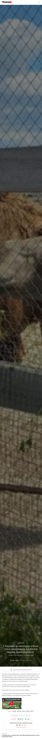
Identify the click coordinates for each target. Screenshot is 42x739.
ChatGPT (21, 719)
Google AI (28, 719)
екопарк (14, 711)
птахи (23, 711)
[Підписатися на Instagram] (25, 725)
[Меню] (39, 2)
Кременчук (21, 643)
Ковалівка (19, 711)
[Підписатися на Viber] (20, 725)
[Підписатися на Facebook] (22, 725)
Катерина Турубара (14, 660)
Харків (32, 711)
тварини (27, 711)
